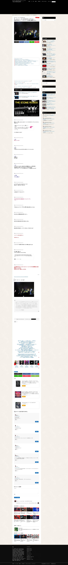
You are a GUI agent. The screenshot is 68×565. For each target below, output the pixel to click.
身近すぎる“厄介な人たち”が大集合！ (18, 58)
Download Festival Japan (19, 550)
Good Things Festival (15, 551)
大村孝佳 (15, 559)
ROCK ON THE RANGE (21, 553)
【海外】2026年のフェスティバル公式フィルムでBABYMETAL (21, 59)
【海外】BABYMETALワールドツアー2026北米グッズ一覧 (51, 104)
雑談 (15, 560)
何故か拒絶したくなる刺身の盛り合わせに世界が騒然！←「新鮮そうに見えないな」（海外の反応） (25, 61)
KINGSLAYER (14, 552)
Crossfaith (14, 549)
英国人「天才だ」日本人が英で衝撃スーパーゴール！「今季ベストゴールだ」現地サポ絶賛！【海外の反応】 (26, 83)
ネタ (15, 557)
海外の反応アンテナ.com (30, 559)
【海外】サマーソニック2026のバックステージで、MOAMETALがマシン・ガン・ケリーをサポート (51, 41)
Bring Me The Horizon (21, 548)
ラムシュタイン (14, 558)
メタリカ (20, 557)
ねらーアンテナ (29, 552)
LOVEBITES (17, 552)
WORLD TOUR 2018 (15, 555)
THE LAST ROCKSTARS (20, 554)
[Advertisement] (34, 8)
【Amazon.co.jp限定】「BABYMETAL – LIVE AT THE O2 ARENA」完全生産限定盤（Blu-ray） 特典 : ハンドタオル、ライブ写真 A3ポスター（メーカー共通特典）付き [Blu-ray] (30, 392)
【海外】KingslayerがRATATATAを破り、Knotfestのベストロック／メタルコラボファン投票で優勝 (51, 108)
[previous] (15, 364)
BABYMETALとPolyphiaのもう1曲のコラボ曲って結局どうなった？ (28, 96)
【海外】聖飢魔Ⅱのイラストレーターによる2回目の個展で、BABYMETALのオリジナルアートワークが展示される (48, 50)
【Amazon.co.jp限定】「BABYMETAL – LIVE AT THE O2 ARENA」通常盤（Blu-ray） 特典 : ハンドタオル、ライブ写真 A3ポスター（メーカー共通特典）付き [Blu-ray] (30, 382)
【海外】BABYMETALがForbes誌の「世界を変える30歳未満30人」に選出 (51, 62)
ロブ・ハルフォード (23, 558)
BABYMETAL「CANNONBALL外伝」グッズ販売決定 (20, 64)
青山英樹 (18, 560)
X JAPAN (18, 555)
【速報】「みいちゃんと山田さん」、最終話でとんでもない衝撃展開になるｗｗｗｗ (24, 87)
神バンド (21, 559)
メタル (22, 557)
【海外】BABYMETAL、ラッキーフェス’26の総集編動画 (51, 58)
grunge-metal (20, 528)
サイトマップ (49, 1)
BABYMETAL (16, 371)
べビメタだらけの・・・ (18, 1)
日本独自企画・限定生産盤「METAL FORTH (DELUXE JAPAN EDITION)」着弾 (23, 62)
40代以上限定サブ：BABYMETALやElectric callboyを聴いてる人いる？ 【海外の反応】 (24, 63)
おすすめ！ (21, 555)
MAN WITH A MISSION (21, 552)
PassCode (17, 553)
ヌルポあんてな (29, 555)
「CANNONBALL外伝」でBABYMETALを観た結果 (50, 76)
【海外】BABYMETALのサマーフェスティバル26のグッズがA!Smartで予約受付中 (51, 101)
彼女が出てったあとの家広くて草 (18, 82)
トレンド (13, 557)
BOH (17, 548)
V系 (23, 554)
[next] (38, 364)
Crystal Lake (16, 549)
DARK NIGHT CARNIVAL (21, 549)
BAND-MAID (15, 548)
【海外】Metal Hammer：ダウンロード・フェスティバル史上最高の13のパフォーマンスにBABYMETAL (51, 54)
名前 (14, 494)
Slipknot (16, 554)
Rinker (25, 383)
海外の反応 (18, 559)
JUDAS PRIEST (22, 551)
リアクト (17, 558)
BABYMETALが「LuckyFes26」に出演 (51, 65)
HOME (29, 1)
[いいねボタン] (15, 321)
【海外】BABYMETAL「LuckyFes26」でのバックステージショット (51, 45)
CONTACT (39, 1)
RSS (33, 1)
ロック (19, 558)
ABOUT (36, 1)
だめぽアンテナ (29, 551)
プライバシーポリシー (44, 1)
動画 (13, 559)
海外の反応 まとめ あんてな (30, 556)
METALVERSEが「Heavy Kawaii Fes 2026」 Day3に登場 (51, 69)
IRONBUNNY (19, 551)
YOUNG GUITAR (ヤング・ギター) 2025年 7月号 (28, 402)
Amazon (24, 385)
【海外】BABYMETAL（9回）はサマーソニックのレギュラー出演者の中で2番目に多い (51, 72)
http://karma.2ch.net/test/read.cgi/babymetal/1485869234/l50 (21, 276)
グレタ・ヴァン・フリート (21, 556)
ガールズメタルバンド (15, 556)
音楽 (19, 560)
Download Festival (14, 550)
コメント (15, 488)
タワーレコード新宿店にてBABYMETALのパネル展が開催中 (21, 65)
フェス (17, 557)
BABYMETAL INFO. (29, 548)
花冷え (23, 559)
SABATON (14, 554)
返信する (37, 421)
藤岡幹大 (13, 560)
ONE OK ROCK (14, 553)
